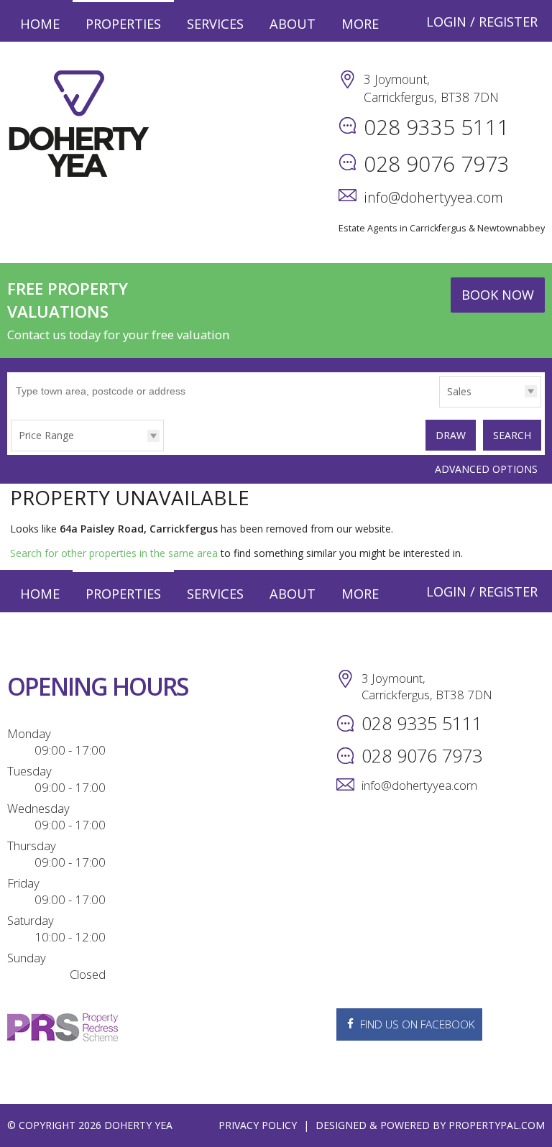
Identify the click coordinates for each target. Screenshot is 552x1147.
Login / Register (482, 21)
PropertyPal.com (496, 1125)
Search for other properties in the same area (114, 553)
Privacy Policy (257, 1125)
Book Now (497, 294)
